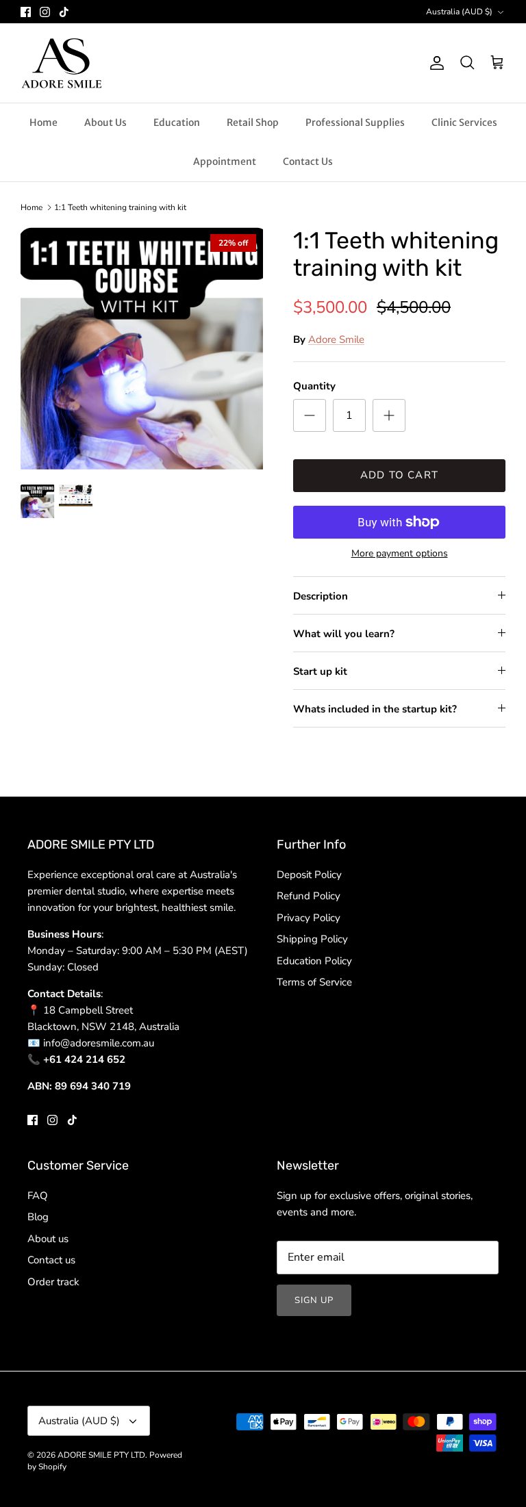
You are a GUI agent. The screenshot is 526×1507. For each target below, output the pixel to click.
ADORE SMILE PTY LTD (101, 1455)
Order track (53, 1282)
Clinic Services (464, 122)
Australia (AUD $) (459, 11)
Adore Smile (336, 339)
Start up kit (320, 671)
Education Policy (314, 961)
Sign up (314, 1300)
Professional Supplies (355, 122)
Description (320, 596)
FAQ (37, 1195)
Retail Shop (253, 122)
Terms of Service (314, 982)
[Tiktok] (64, 12)
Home (43, 122)
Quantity (314, 386)
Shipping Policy (312, 939)
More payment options (399, 554)
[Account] (434, 63)
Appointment (224, 161)
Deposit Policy (309, 874)
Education (176, 122)
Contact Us (308, 161)
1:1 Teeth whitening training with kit (120, 207)
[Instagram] (45, 12)
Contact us (51, 1260)
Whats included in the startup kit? (375, 709)
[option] (142, 348)
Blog (38, 1217)
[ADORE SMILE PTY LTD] (62, 63)
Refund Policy (308, 896)
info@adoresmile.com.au (98, 1043)
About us (47, 1239)
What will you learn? (343, 634)
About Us (105, 122)
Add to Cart (399, 475)
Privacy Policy (308, 918)
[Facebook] (26, 12)
